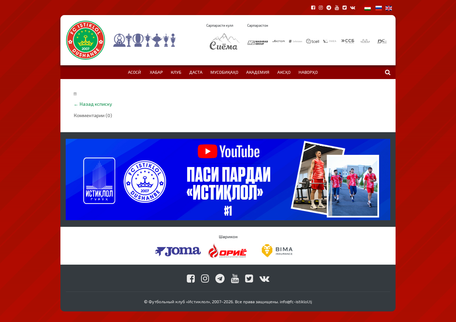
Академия (257, 72)
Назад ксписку (95, 104)
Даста (195, 72)
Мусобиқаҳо (224, 72)
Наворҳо (308, 72)
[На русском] (379, 7)
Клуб (176, 72)
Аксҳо (284, 72)
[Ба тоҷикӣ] (367, 7)
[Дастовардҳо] (154, 40)
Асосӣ (134, 72)
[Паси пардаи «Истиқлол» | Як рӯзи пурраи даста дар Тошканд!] (228, 178)
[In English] (389, 7)
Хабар (156, 72)
